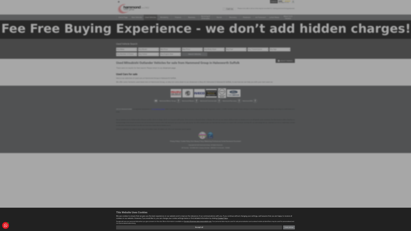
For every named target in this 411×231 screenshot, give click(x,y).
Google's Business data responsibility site (197, 221)
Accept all (199, 227)
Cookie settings (288, 227)
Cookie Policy (223, 218)
